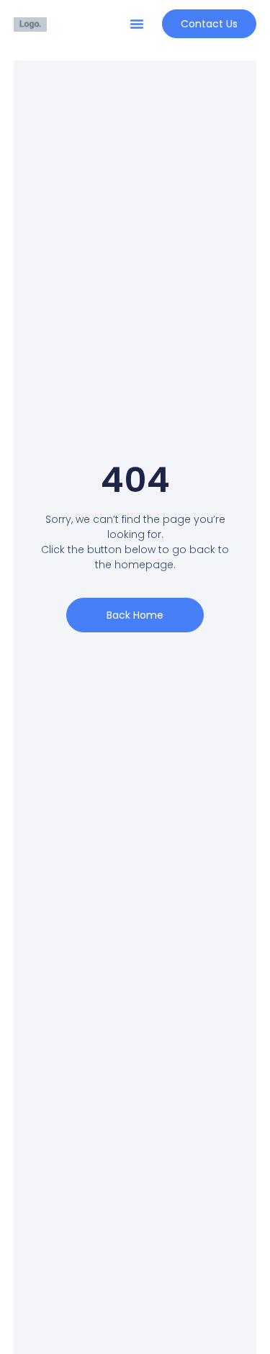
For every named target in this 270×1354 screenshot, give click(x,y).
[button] (137, 24)
